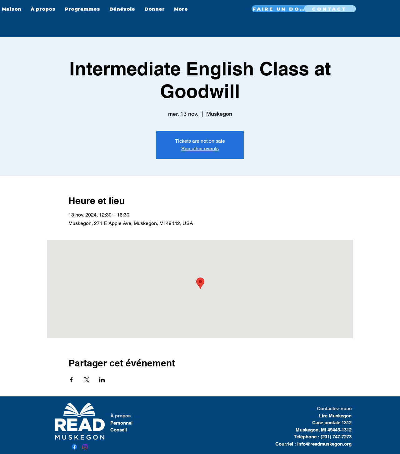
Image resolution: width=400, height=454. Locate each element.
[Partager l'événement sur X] (87, 379)
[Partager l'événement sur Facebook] (71, 379)
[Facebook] (74, 446)
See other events (200, 148)
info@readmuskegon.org (324, 443)
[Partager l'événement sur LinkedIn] (102, 379)
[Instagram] (85, 446)
